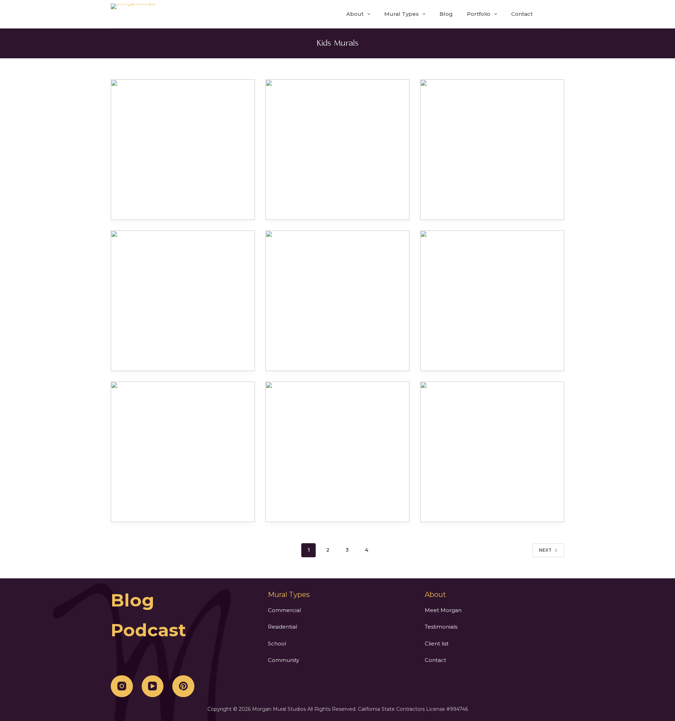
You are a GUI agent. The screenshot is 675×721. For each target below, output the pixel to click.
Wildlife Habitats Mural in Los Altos (492, 451)
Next (545, 550)
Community (283, 660)
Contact (522, 14)
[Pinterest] (183, 686)
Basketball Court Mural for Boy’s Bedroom (183, 300)
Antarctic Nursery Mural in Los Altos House (492, 149)
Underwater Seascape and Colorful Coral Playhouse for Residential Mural (337, 149)
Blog (446, 14)
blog (132, 600)
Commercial (284, 610)
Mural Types (401, 14)
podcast (148, 630)
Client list (437, 643)
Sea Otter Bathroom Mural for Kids (337, 300)
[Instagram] (122, 686)
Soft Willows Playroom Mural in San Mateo (183, 451)
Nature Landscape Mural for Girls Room (492, 300)
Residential (282, 626)
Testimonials (441, 626)
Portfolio (478, 14)
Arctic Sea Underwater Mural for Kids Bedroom (337, 451)
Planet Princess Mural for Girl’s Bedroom (183, 149)
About (355, 14)
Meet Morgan (443, 610)
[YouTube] (153, 686)
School (277, 643)
